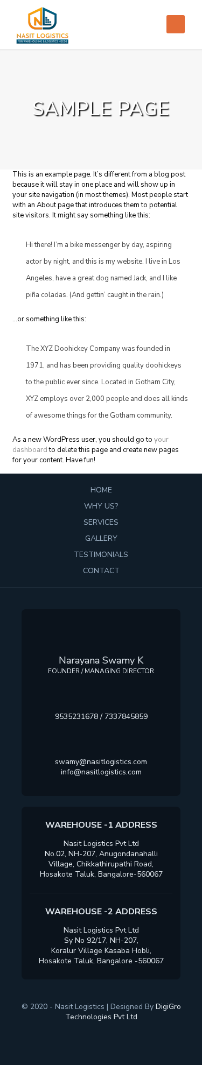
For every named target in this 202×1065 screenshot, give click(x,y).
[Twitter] (92, 1032)
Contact (101, 571)
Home (101, 490)
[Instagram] (126, 1032)
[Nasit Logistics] (101, 24)
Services (101, 522)
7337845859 (126, 716)
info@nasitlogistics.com (101, 772)
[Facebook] (75, 1032)
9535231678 (76, 716)
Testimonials (101, 554)
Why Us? (101, 506)
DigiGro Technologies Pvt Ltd (123, 1011)
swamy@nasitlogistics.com (101, 762)
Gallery (101, 538)
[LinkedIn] (109, 1032)
